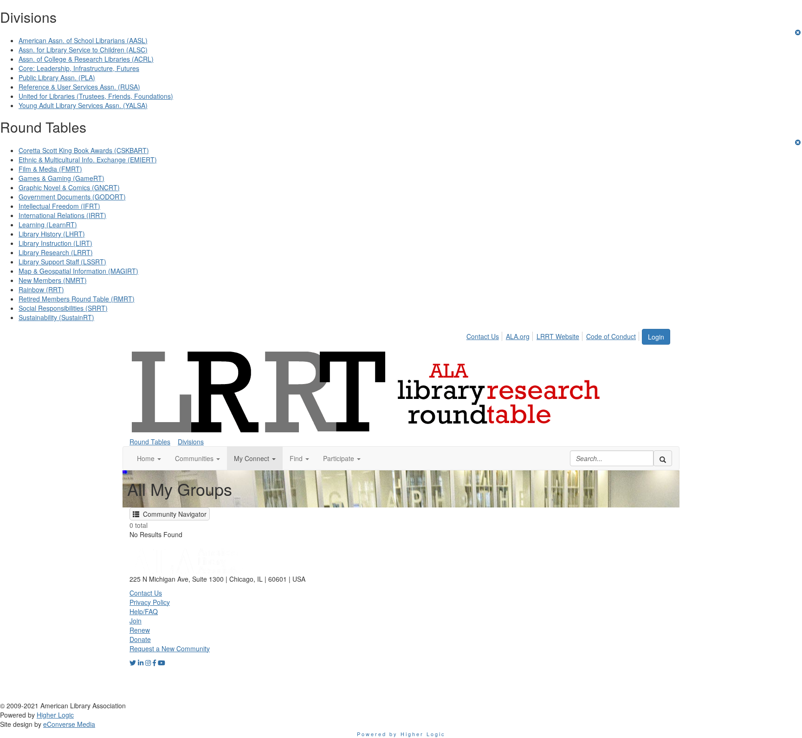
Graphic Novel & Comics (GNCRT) (69, 187)
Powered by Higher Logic (401, 734)
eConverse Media (69, 724)
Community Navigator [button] (173, 514)
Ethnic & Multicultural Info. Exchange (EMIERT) (88, 159)
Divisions (191, 441)
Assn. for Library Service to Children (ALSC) (83, 49)
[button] (149, 458)
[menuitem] (485, 335)
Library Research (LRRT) (56, 252)
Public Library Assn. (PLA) (57, 77)
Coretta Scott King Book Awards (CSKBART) (84, 150)
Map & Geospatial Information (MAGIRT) (78, 271)
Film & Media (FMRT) (50, 168)
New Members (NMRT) (53, 280)
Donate (140, 639)
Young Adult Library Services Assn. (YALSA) (83, 105)
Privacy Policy (149, 602)
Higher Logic (55, 714)
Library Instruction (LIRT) (55, 243)
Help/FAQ (143, 611)
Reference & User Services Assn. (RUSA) (79, 86)
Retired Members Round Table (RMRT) (77, 298)
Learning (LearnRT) (48, 224)
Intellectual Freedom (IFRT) (59, 206)
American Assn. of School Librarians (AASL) (83, 40)
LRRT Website (558, 336)
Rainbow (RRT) (41, 289)
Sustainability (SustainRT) (56, 317)
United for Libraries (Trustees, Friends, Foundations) (96, 96)
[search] (662, 458)
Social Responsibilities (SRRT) (63, 308)
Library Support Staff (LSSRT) (62, 261)
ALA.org (518, 336)
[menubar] (554, 335)
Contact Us (482, 336)
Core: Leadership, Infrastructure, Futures (79, 68)
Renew (139, 630)
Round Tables (149, 441)
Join (135, 620)
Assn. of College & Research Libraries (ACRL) (86, 59)
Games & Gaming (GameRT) (61, 178)
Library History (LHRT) (52, 233)
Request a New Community (169, 648)
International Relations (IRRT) (62, 215)
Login (656, 336)
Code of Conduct (611, 336)
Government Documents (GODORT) (72, 196)
